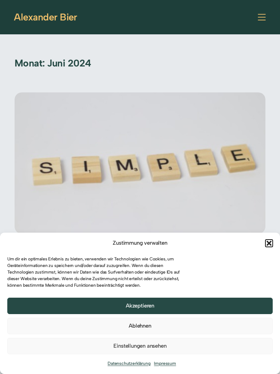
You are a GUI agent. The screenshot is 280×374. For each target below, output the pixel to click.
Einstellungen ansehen (139, 346)
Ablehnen (140, 326)
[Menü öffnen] (261, 17)
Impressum (165, 363)
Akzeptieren (140, 305)
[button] (269, 243)
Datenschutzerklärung (129, 363)
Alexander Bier (45, 17)
